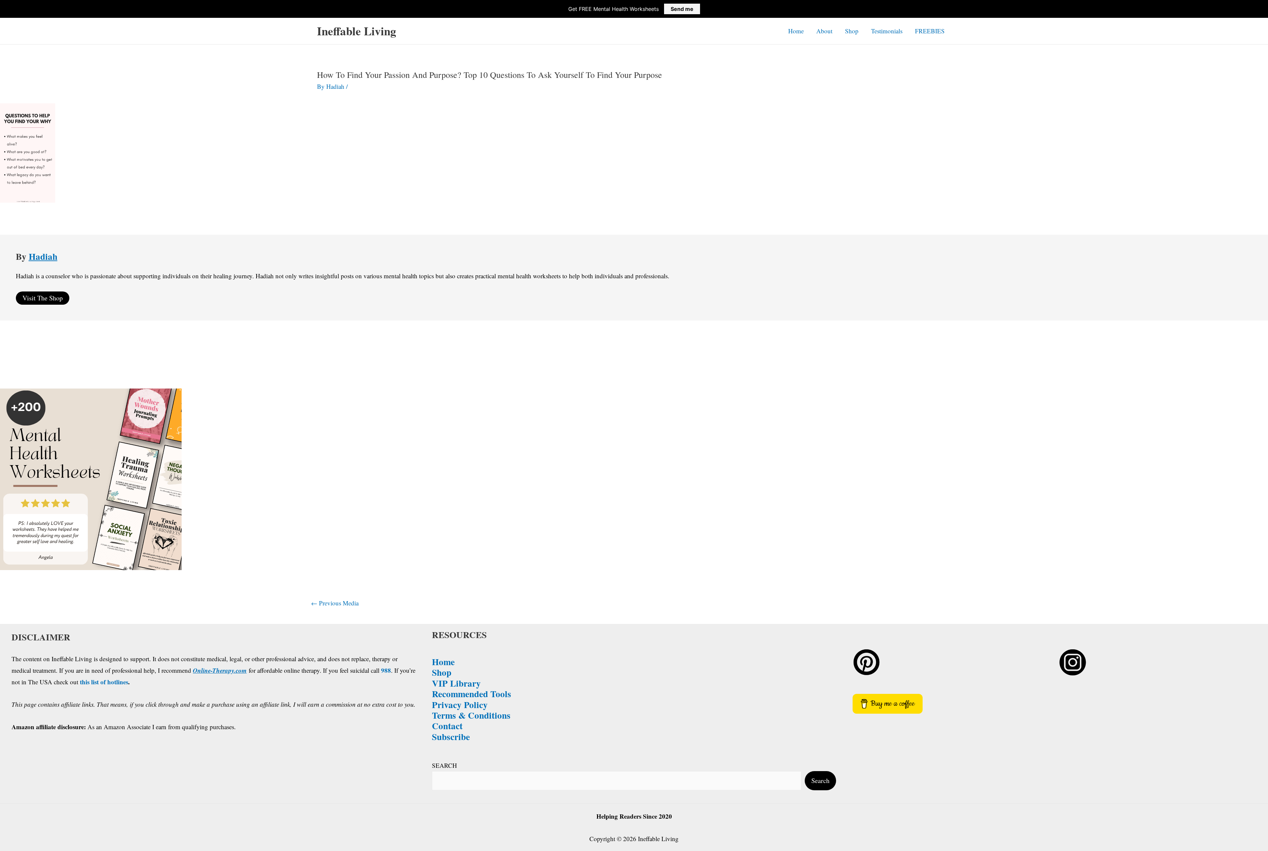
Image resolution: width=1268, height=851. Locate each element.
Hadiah (43, 256)
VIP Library (456, 683)
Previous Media (335, 603)
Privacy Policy (460, 704)
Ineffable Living (356, 30)
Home (796, 31)
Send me (682, 9)
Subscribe (451, 736)
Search (820, 780)
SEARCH (444, 765)
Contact (447, 725)
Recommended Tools (471, 693)
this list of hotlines (104, 681)
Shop (852, 31)
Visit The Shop (42, 297)
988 (386, 670)
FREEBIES (930, 31)
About (824, 31)
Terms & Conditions (471, 715)
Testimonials (886, 31)
